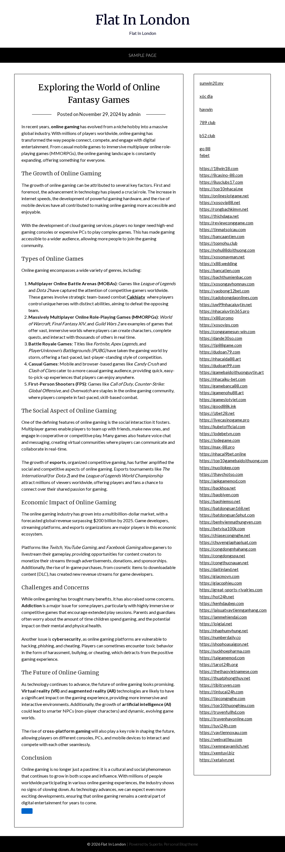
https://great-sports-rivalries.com (231, 589)
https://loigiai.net (216, 623)
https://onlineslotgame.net (224, 195)
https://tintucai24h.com (221, 691)
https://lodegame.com (220, 440)
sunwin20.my (211, 83)
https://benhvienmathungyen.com (230, 521)
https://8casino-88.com (221, 175)
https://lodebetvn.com (220, 433)
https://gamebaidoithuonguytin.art (232, 372)
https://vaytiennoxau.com (223, 732)
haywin (206, 109)
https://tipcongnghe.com (222, 698)
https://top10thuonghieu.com (227, 705)
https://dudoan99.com (220, 365)
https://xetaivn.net (217, 759)
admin (134, 114)
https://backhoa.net (218, 487)
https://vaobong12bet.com (224, 290)
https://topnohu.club (218, 243)
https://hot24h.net (217, 596)
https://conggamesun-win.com (227, 331)
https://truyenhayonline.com (226, 718)
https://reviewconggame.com (226, 222)
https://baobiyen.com (219, 494)
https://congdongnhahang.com (228, 548)
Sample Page (143, 55)
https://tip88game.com (221, 345)
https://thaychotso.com (221, 474)
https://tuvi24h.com (218, 725)
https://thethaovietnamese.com (229, 671)
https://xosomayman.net (222, 256)
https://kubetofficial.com (222, 426)
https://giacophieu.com (221, 582)
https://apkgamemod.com (223, 480)
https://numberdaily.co (220, 637)
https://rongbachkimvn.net (224, 209)
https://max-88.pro (217, 446)
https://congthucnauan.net (224, 562)
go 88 (205, 148)
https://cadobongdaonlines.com (229, 297)
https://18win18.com (219, 168)
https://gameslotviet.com (223, 399)
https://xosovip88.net (220, 202)
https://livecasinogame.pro (224, 419)
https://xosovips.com (219, 324)
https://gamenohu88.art (222, 392)
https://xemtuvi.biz (217, 752)
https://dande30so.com (221, 338)
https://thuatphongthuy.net (225, 678)
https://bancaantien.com (222, 236)
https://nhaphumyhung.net (224, 630)
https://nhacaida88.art (220, 358)
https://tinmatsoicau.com (223, 229)
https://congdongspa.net (222, 555)
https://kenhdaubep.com (222, 603)
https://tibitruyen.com (220, 685)
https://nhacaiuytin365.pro (224, 311)
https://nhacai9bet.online (223, 453)
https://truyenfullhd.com (222, 712)
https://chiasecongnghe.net (225, 535)
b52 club (207, 135)
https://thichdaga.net (219, 216)
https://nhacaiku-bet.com (222, 379)
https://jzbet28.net (217, 413)
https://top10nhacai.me (221, 188)
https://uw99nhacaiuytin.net (226, 304)
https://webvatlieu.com (221, 739)
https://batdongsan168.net (225, 508)
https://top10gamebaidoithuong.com (234, 460)
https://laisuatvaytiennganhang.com (233, 610)
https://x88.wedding (218, 263)
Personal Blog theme (181, 844)
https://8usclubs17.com (221, 182)
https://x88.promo (217, 317)
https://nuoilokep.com (220, 467)
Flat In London (142, 19)
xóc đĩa (206, 96)
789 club (207, 122)
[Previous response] (27, 811)
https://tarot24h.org (219, 664)
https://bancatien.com (220, 270)
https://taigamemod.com (222, 657)
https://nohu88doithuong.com (227, 250)
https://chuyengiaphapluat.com (228, 542)
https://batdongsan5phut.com (227, 514)
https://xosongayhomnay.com (227, 283)
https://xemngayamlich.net (224, 746)
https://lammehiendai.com (223, 616)
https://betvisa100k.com (222, 528)
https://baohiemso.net (220, 501)
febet (205, 155)
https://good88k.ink (218, 406)
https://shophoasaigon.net (224, 644)
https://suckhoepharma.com (225, 650)
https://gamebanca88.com (223, 385)
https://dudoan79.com (220, 351)
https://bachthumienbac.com (226, 277)
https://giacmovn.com (219, 576)
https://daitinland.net (219, 569)
